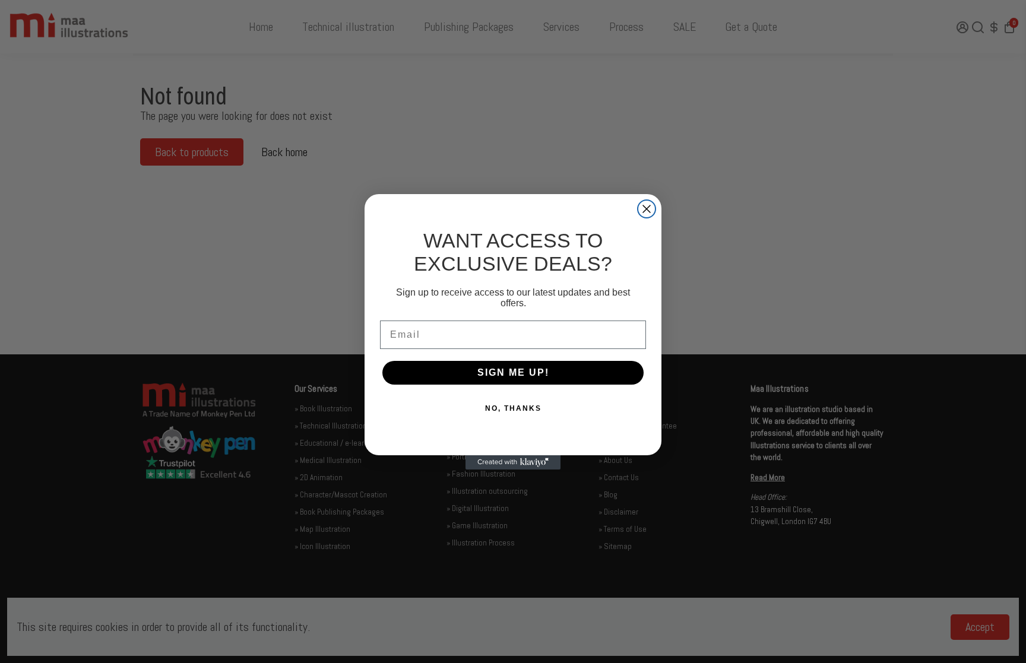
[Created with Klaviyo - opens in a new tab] (513, 462)
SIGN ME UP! (513, 372)
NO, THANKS (513, 408)
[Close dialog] (647, 209)
